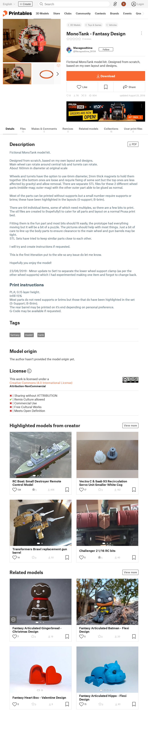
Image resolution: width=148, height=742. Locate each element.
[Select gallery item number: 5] (46, 475)
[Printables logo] (17, 13)
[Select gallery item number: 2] (38, 475)
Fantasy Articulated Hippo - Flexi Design (103, 697)
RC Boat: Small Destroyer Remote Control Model (36, 483)
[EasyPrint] (115, 4)
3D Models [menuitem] (42, 13)
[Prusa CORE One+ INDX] (105, 111)
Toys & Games (94, 25)
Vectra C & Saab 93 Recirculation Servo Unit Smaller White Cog (103, 483)
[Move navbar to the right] (143, 13)
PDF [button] (134, 144)
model (29, 334)
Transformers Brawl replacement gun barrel (39, 550)
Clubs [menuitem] (67, 13)
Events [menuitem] (127, 13)
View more (130, 425)
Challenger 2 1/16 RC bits (97, 550)
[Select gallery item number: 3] (41, 475)
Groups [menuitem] (140, 13)
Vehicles (113, 25)
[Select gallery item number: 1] (34, 475)
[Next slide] (57, 73)
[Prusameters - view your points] (123, 4)
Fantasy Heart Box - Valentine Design (39, 697)
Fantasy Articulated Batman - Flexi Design (104, 629)
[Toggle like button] (14, 489)
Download (108, 76)
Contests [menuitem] (100, 13)
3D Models (75, 25)
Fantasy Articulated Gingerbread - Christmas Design (37, 629)
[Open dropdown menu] (141, 33)
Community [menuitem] (83, 13)
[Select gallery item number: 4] (43, 475)
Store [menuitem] (56, 13)
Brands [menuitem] (114, 13)
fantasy (14, 334)
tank (41, 334)
